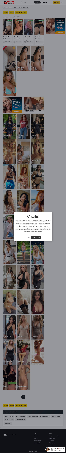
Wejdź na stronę (36, 237)
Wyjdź (28, 237)
